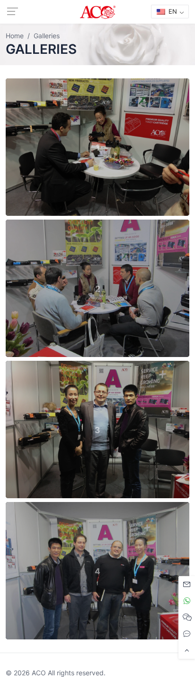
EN (172, 11)
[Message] (186, 584)
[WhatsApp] (186, 601)
